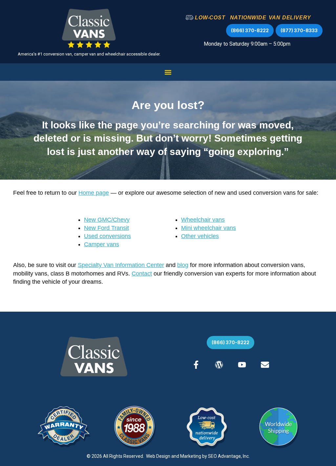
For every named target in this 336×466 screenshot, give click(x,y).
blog (182, 265)
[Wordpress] (219, 365)
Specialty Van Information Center (121, 265)
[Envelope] (265, 365)
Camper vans (101, 244)
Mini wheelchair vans (208, 228)
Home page (93, 192)
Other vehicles (200, 236)
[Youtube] (242, 365)
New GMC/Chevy (107, 219)
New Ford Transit (106, 228)
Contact (142, 273)
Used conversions (107, 236)
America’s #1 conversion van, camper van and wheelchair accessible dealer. (89, 54)
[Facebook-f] (196, 365)
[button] (168, 72)
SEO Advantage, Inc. (229, 456)
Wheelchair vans (203, 219)
